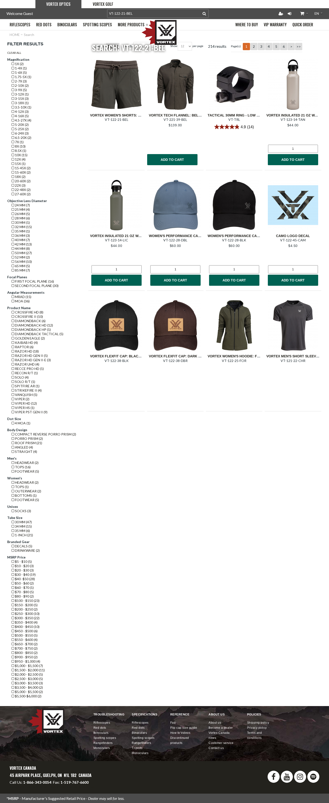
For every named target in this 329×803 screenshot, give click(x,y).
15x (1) (20, 164)
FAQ (173, 722)
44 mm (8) (22, 248)
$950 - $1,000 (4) (27, 661)
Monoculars (101, 748)
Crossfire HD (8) (28, 312)
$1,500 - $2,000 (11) (29, 670)
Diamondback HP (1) (32, 329)
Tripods (137, 748)
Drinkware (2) (27, 550)
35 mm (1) (22, 231)
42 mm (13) (23, 244)
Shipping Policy (258, 722)
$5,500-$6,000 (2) (27, 696)
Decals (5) (23, 546)
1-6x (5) (20, 72)
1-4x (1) (20, 68)
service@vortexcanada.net (73, 786)
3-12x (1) (21, 94)
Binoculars (101, 733)
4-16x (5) (21, 116)
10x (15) (20, 155)
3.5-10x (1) (22, 107)
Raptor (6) (23, 347)
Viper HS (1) (24, 408)
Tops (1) (21, 487)
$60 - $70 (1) (24, 587)
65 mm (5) (22, 266)
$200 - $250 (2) (26, 609)
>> (298, 46)
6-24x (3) (21, 133)
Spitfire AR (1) (26, 386)
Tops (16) (22, 467)
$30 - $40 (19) (25, 574)
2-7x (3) (20, 81)
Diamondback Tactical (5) (38, 334)
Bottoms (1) (25, 495)
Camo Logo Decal (293, 236)
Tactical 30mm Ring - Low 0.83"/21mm (242, 115)
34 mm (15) (23, 526)
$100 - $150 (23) (26, 601)
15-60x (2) (22, 172)
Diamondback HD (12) (33, 325)
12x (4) (20, 159)
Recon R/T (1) (26, 373)
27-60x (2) (22, 194)
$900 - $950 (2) (26, 657)
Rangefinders (103, 743)
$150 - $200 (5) (26, 605)
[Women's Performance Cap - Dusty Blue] (175, 205)
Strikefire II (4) (28, 390)
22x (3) (20, 185)
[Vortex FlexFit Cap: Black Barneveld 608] (116, 325)
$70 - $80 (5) (24, 592)
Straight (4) (25, 451)
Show (173, 46)
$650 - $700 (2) (26, 644)
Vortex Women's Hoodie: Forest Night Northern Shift (259, 356)
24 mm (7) (22, 205)
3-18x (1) (21, 103)
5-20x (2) (21, 124)
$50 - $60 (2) (24, 583)
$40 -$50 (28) (24, 579)
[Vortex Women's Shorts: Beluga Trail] (116, 84)
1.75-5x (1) (22, 77)
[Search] (204, 13)
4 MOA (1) (22, 423)
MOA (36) (22, 301)
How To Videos (180, 733)
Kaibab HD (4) (26, 342)
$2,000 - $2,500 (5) (28, 674)
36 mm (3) (22, 235)
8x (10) (20, 146)
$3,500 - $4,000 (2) (28, 687)
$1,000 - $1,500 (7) (28, 666)
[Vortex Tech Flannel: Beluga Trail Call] (175, 84)
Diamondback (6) (30, 321)
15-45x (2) (22, 168)
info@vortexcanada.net (29, 786)
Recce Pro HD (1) (29, 369)
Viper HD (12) (25, 403)
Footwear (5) (26, 471)
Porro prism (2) (28, 438)
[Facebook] (274, 777)
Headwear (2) (26, 463)
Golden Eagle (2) (29, 338)
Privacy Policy (257, 727)
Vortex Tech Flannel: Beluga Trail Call (188, 115)
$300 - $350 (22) (26, 618)
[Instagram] (300, 777)
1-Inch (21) (23, 535)
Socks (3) (22, 511)
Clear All (14, 52)
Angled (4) (23, 447)
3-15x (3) (21, 98)
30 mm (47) (23, 522)
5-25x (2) (21, 129)
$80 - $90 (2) (24, 596)
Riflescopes (101, 722)
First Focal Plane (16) (34, 281)
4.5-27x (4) (22, 120)
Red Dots (99, 727)
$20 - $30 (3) (24, 570)
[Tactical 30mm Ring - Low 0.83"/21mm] (234, 84)
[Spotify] (313, 777)
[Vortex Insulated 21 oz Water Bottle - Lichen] (116, 205)
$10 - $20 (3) (24, 566)
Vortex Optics (58, 4)
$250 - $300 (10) (26, 614)
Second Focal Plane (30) (36, 286)
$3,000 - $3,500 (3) (28, 683)
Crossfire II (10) (28, 316)
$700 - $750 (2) (26, 648)
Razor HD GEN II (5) (31, 356)
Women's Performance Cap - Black (241, 236)
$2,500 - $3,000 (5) (28, 679)
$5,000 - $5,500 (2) (28, 692)
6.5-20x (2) (22, 138)
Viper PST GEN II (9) (30, 412)
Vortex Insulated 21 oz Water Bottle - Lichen (134, 236)
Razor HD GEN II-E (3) (32, 360)
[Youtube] (287, 777)
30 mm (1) (22, 222)
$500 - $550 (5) (26, 635)
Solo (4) (21, 377)
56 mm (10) (23, 261)
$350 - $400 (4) (26, 622)
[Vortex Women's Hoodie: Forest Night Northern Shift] (234, 325)
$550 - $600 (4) (26, 640)
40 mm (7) (22, 240)
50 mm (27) (23, 253)
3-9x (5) (20, 90)
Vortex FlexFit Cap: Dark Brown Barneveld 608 (194, 356)
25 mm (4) (22, 209)
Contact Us (216, 748)
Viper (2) (21, 399)
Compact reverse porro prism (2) (45, 434)
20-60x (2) (22, 181)
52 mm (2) (22, 257)
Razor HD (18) (26, 351)
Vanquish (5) (25, 395)
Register (280, 13)
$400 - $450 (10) (26, 627)
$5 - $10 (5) (23, 561)
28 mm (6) (22, 218)
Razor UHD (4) (26, 364)
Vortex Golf (103, 4)
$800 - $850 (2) (26, 653)
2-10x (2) (21, 85)
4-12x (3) (21, 111)
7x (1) (19, 142)
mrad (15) (22, 297)
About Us (215, 722)
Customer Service (221, 743)
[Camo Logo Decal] (292, 205)
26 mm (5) (22, 214)
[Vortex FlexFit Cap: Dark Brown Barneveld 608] (175, 325)
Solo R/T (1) (24, 382)
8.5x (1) (20, 151)
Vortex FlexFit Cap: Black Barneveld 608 (129, 356)
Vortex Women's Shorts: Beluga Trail (126, 115)
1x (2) (19, 64)
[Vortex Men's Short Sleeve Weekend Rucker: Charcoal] (292, 325)
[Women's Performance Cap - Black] (234, 205)
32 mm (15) (23, 227)
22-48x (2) (22, 190)
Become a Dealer (221, 727)
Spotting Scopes (104, 738)
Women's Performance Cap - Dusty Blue (187, 236)
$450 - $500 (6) (26, 631)
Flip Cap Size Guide (183, 727)
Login (289, 13)
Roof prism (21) (28, 443)
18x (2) (20, 177)
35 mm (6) (22, 531)
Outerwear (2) (27, 491)
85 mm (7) (22, 270)
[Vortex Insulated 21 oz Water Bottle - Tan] (292, 84)
